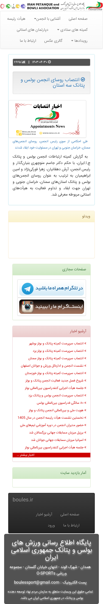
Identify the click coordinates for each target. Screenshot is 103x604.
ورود (51, 526)
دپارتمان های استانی (32, 30)
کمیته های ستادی (73, 30)
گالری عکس (53, 41)
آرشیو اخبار (44, 515)
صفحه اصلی (78, 19)
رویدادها (80, 41)
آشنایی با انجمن (48, 19)
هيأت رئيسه (16, 19)
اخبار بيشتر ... (25, 455)
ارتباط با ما (28, 41)
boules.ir (23, 500)
